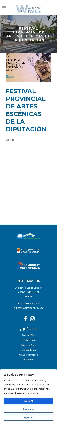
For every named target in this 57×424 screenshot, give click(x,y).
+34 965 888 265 (30, 303)
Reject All (28, 417)
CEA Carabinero (28, 350)
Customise (28, 409)
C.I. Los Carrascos (28, 354)
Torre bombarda (29, 340)
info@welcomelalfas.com (30, 307)
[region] (28, 396)
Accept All (28, 401)
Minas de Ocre (28, 345)
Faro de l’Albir (28, 335)
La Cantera (28, 359)
